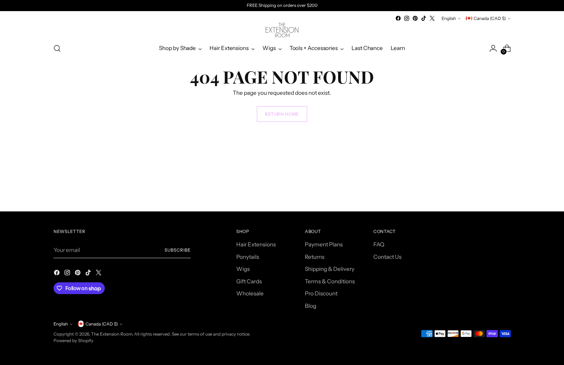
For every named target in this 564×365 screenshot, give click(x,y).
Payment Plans (324, 244)
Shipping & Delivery (329, 269)
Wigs (243, 269)
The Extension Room (111, 334)
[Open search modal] (57, 48)
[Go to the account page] (493, 48)
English (449, 18)
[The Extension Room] (282, 30)
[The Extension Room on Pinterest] (415, 18)
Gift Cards (249, 281)
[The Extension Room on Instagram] (407, 18)
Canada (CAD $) (490, 18)
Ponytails (247, 257)
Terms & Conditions (330, 281)
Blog (310, 306)
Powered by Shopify (73, 340)
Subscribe (177, 250)
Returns (314, 257)
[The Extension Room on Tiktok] (424, 18)
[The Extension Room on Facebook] (398, 18)
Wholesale (250, 293)
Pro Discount (321, 293)
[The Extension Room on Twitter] (432, 18)
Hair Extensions (256, 244)
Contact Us (387, 257)
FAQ (378, 244)
